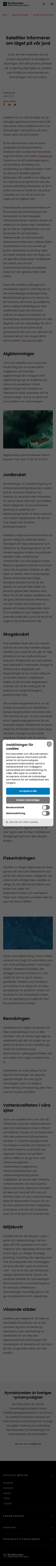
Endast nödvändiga (28, 800)
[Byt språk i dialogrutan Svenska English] (48, 744)
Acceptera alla (28, 791)
